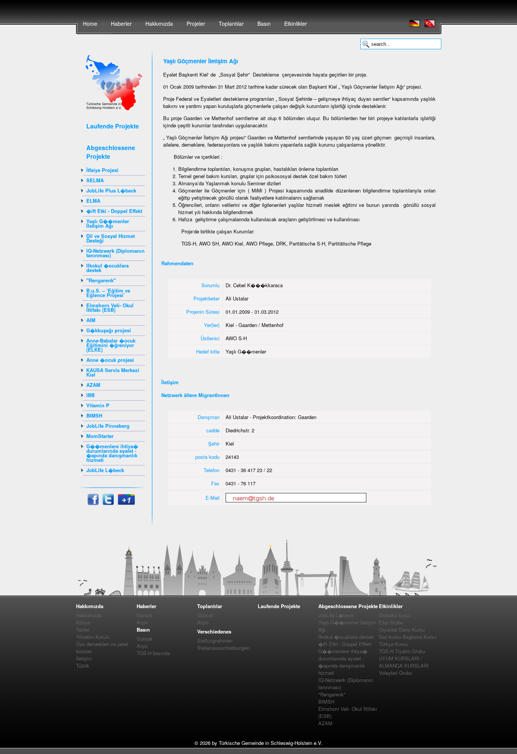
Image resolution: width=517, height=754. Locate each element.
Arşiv (142, 622)
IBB (90, 395)
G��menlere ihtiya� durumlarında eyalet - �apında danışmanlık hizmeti (112, 453)
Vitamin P (97, 405)
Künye (83, 622)
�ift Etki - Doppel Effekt (114, 210)
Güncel (144, 615)
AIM (90, 320)
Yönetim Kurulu (92, 636)
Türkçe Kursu (393, 644)
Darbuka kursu (395, 615)
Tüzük (82, 665)
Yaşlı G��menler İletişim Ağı (107, 223)
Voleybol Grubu (395, 672)
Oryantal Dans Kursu (402, 629)
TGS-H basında (153, 653)
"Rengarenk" (101, 280)
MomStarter (100, 436)
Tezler (82, 629)
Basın (264, 23)
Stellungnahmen (214, 640)
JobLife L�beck (105, 470)
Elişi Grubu (391, 622)
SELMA (95, 180)
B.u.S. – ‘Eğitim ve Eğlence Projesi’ (108, 293)
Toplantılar (231, 23)
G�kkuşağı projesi (108, 330)
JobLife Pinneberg (107, 425)
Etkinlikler (295, 23)
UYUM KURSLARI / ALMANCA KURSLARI (404, 662)
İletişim (84, 658)
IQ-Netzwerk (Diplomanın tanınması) (115, 253)
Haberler (121, 23)
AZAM (93, 384)
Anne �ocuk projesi (110, 359)
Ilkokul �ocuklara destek (107, 268)
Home (90, 23)
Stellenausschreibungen (223, 647)
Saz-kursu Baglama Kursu (407, 636)
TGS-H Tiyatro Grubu (402, 651)
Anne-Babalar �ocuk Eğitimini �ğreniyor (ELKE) (110, 345)
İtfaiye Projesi (102, 170)
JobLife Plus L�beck (111, 190)
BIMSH (94, 415)
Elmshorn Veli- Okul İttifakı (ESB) (110, 307)
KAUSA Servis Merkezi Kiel (112, 372)
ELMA (93, 200)
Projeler (196, 23)
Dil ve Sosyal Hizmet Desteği (110, 238)
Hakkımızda (159, 23)
